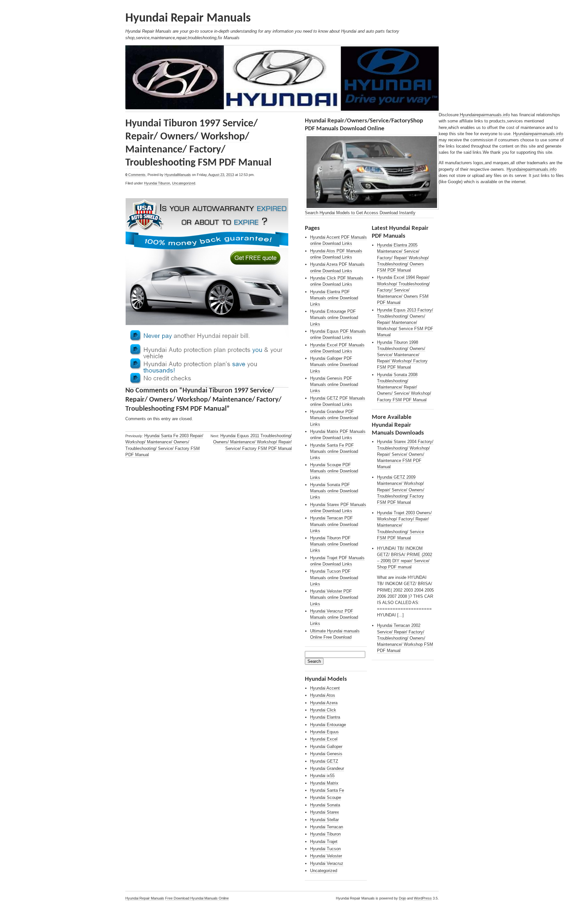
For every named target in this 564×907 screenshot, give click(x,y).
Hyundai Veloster (326, 855)
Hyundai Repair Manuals (188, 18)
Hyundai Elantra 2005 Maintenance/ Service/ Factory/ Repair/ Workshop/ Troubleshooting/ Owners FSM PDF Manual (403, 258)
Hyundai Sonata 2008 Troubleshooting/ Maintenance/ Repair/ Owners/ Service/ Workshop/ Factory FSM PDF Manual (404, 387)
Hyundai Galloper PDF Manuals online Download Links (334, 364)
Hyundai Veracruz (326, 863)
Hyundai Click (323, 710)
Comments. (136, 175)
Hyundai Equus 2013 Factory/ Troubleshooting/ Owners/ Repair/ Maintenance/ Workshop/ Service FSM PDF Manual (405, 323)
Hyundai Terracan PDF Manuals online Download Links (334, 524)
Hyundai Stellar (324, 819)
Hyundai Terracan (326, 826)
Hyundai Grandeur (327, 768)
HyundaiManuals (177, 175)
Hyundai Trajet (323, 841)
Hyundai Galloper (326, 746)
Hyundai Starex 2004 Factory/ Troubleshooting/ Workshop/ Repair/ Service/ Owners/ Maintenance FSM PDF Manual (405, 454)
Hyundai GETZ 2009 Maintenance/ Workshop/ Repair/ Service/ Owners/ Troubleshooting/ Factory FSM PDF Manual (400, 490)
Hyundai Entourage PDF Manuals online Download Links (334, 317)
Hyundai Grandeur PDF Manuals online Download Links (334, 417)
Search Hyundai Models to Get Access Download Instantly (360, 212)
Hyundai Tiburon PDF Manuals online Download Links (334, 544)
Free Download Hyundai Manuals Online (197, 898)
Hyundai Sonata (325, 805)
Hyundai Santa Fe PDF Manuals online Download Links (334, 451)
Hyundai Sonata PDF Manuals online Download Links (334, 491)
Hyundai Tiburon (157, 183)
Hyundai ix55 (322, 775)
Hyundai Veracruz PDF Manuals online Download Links (334, 617)
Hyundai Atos (322, 695)
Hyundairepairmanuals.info (485, 114)
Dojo (402, 898)
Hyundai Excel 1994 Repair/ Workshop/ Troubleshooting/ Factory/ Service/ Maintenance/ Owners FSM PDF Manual (403, 290)
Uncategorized (183, 183)
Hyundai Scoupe (325, 797)
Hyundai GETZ (324, 761)
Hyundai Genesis (326, 753)
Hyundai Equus (324, 731)
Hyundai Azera (323, 702)
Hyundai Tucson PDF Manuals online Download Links (334, 577)
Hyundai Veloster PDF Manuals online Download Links (334, 597)
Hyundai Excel (323, 739)
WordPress (423, 898)
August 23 (216, 175)
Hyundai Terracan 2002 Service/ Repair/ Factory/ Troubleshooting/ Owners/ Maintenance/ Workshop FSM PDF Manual (405, 638)
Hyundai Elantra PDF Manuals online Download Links (334, 298)
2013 (230, 175)
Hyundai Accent (325, 688)
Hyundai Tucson (325, 848)
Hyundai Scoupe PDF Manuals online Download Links (334, 471)
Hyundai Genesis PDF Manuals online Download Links (334, 384)
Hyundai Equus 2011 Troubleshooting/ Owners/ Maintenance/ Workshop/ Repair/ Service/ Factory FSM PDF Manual (252, 442)
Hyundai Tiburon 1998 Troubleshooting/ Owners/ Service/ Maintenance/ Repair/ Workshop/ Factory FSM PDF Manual (402, 355)
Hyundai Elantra (325, 717)
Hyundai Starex (324, 812)
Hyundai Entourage (328, 724)
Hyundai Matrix (324, 783)
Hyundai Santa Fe (327, 790)
